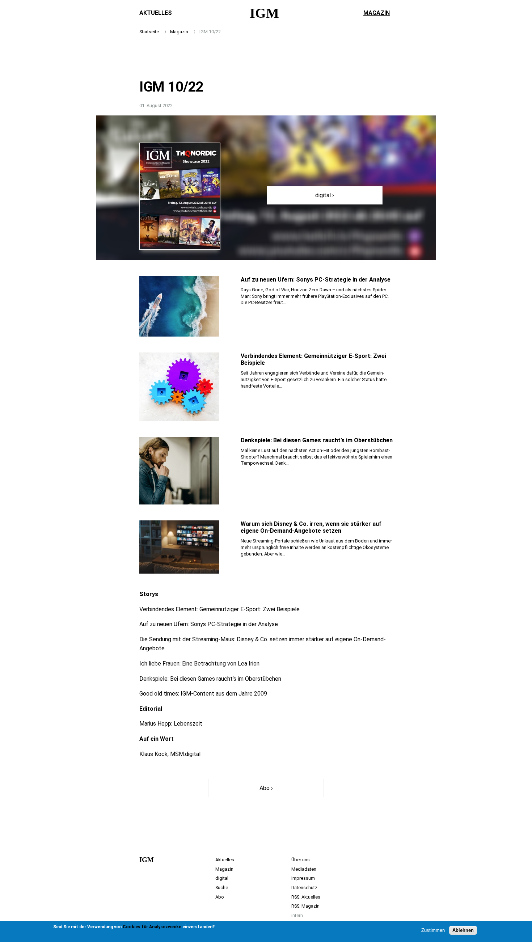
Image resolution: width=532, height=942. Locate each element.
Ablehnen (463, 930)
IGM (264, 13)
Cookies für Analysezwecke (152, 926)
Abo (219, 897)
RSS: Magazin (305, 906)
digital (221, 878)
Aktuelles (155, 12)
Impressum (303, 878)
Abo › (266, 788)
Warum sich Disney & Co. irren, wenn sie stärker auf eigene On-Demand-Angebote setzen (311, 527)
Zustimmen (433, 930)
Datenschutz (304, 887)
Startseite (149, 31)
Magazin (376, 12)
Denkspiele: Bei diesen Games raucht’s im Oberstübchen (317, 440)
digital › (324, 195)
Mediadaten (303, 869)
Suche (221, 887)
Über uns (300, 859)
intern (297, 915)
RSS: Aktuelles (305, 897)
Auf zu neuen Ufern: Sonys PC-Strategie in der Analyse (315, 279)
